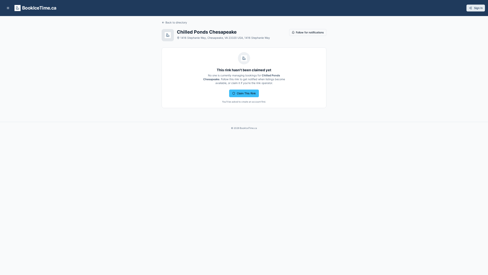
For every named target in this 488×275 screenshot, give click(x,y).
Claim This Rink (246, 93)
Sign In (478, 8)
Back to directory (176, 22)
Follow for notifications (310, 32)
